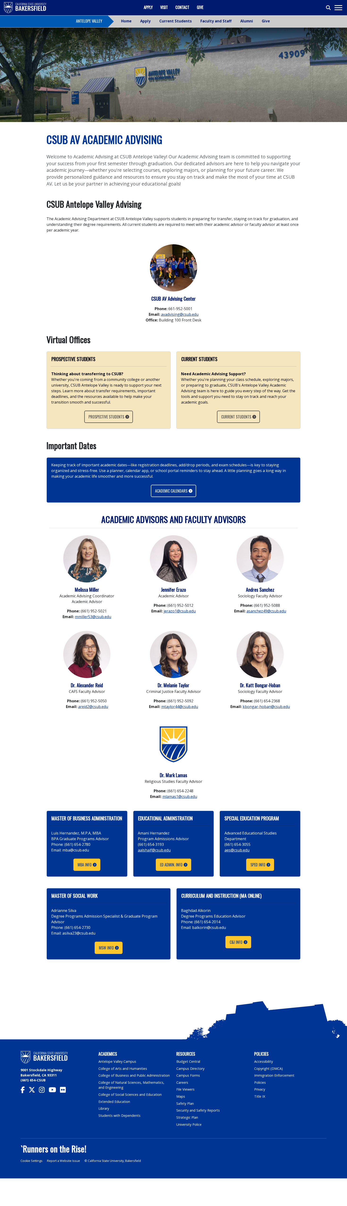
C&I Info (236, 942)
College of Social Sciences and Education (130, 1094)
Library (103, 1108)
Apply (148, 7)
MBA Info (85, 865)
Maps (180, 1096)
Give (200, 7)
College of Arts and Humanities (122, 1068)
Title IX (259, 1096)
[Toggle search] (328, 7)
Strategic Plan (187, 1117)
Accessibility (263, 1061)
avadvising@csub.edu (180, 314)
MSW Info (106, 948)
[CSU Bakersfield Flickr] (65, 1091)
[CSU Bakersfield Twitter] (34, 1091)
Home (126, 21)
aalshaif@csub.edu (154, 850)
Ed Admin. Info (171, 865)
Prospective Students (106, 417)
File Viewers (185, 1089)
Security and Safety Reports (198, 1110)
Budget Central (188, 1061)
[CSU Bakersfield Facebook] (25, 1091)
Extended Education (114, 1101)
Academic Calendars (171, 491)
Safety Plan (185, 1103)
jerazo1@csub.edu (180, 611)
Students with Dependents (119, 1115)
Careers (182, 1082)
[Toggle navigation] (338, 7)
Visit (164, 7)
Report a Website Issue (63, 1161)
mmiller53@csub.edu (93, 616)
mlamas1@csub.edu (179, 796)
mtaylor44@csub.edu (179, 706)
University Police (189, 1124)
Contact (182, 7)
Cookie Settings (31, 1161)
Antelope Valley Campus (117, 1061)
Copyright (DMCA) (268, 1068)
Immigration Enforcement (274, 1075)
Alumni (246, 21)
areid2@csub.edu (93, 706)
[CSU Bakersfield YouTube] (54, 1091)
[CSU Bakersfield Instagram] (44, 1091)
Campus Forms (188, 1075)
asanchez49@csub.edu (266, 611)
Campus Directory (190, 1068)
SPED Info (257, 865)
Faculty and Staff (216, 21)
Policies (260, 1082)
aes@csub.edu (237, 850)
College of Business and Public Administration (134, 1075)
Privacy (259, 1089)
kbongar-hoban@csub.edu (266, 706)
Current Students (175, 21)
